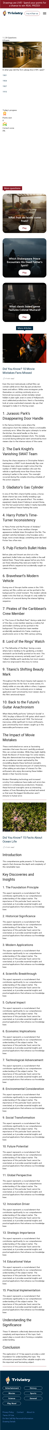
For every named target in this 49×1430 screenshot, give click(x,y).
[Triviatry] (13, 13)
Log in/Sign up (32, 13)
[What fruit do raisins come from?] (24, 213)
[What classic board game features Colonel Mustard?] (24, 302)
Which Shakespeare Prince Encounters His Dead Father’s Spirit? (24, 262)
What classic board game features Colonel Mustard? (24, 308)
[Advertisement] (24, 25)
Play (24, 228)
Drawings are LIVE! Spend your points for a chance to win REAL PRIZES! (24, 4)
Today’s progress (10, 110)
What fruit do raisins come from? (24, 219)
